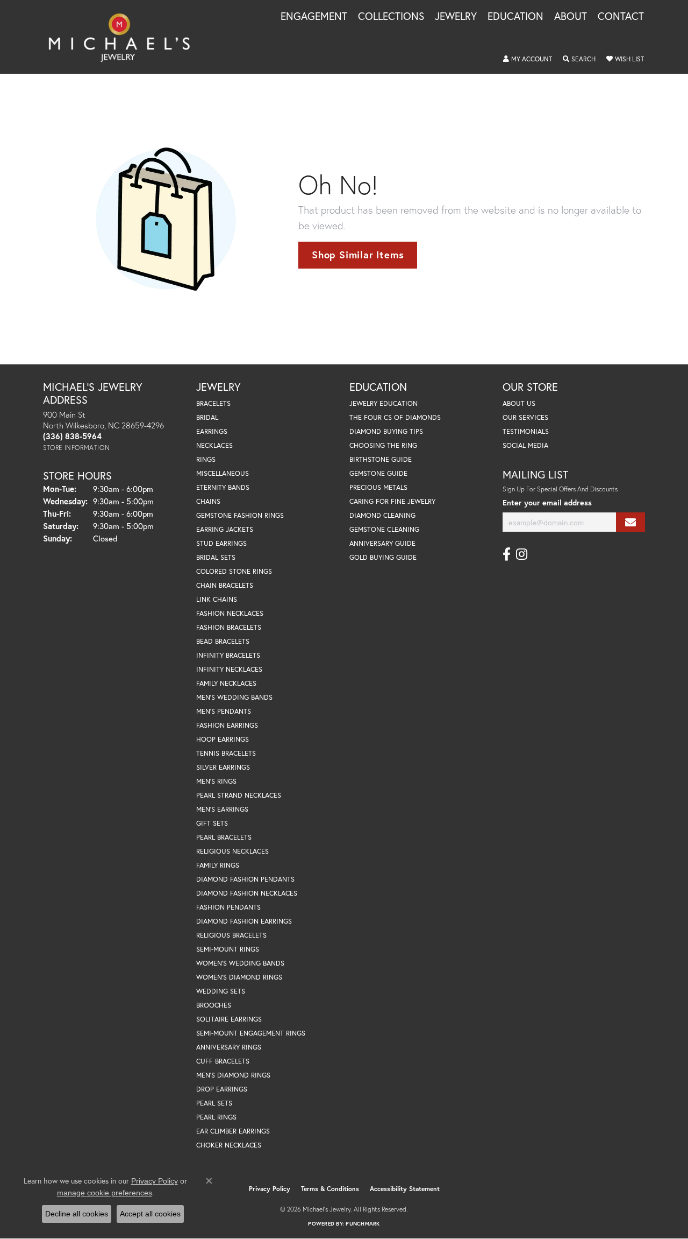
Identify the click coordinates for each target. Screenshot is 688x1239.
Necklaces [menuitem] (214, 445)
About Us (519, 403)
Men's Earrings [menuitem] (222, 809)
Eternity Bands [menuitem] (222, 487)
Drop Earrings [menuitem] (221, 1089)
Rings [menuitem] (206, 459)
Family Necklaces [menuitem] (226, 683)
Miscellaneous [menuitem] (222, 473)
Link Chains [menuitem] (216, 599)
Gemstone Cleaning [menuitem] (384, 529)
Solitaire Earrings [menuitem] (229, 1019)
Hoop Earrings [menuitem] (222, 739)
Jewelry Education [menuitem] (383, 403)
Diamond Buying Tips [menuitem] (386, 431)
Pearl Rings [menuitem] (216, 1117)
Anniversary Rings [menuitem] (228, 1047)
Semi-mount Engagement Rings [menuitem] (250, 1033)
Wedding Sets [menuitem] (220, 991)
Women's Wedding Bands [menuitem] (240, 963)
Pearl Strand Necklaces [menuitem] (238, 795)
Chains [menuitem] (208, 501)
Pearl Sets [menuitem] (214, 1103)
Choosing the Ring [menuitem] (383, 445)
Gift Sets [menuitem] (212, 823)
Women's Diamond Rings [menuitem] (239, 977)
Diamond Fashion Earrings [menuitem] (244, 921)
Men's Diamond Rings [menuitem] (233, 1075)
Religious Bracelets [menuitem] (231, 935)
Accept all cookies (150, 1213)
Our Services (525, 417)
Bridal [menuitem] (207, 417)
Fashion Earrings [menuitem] (227, 725)
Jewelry (456, 17)
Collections (391, 17)
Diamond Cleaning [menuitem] (382, 515)
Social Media (525, 445)
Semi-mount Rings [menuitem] (227, 949)
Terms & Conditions (330, 1189)
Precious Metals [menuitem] (378, 487)
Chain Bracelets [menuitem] (224, 585)
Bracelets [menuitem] (213, 403)
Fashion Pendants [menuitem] (228, 907)
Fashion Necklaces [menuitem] (229, 613)
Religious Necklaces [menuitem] (232, 851)
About (570, 17)
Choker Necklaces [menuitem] (228, 1145)
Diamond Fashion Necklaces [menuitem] (246, 893)
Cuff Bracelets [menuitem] (222, 1061)
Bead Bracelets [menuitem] (222, 641)
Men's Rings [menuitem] (216, 781)
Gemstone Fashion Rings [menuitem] (240, 515)
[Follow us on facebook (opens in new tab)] (507, 554)
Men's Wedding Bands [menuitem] (234, 697)
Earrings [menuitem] (211, 431)
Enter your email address (547, 502)
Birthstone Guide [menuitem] (380, 459)
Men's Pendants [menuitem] (223, 711)
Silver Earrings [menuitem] (223, 767)
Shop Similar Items (358, 254)
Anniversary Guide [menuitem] (382, 543)
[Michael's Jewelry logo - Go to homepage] (124, 37)
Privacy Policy (269, 1189)
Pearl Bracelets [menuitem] (224, 837)
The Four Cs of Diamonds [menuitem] (395, 417)
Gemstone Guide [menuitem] (378, 473)
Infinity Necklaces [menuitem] (229, 669)
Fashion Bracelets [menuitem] (228, 627)
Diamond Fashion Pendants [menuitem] (245, 879)
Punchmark (362, 1223)
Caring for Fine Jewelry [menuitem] (392, 501)
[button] (527, 59)
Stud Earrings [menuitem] (221, 543)
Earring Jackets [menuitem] (224, 529)
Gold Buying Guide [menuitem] (383, 557)
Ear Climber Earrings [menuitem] (233, 1131)
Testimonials (526, 431)
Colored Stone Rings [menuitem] (234, 571)
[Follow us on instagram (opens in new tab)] (521, 554)
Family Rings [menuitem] (217, 865)
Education (515, 17)
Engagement (314, 17)
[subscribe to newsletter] (630, 522)
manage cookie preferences (104, 1192)
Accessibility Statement (405, 1189)
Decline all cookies (76, 1213)
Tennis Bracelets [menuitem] (226, 753)
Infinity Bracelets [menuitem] (228, 655)
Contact (621, 17)
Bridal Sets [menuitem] (215, 557)
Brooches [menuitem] (213, 1005)
